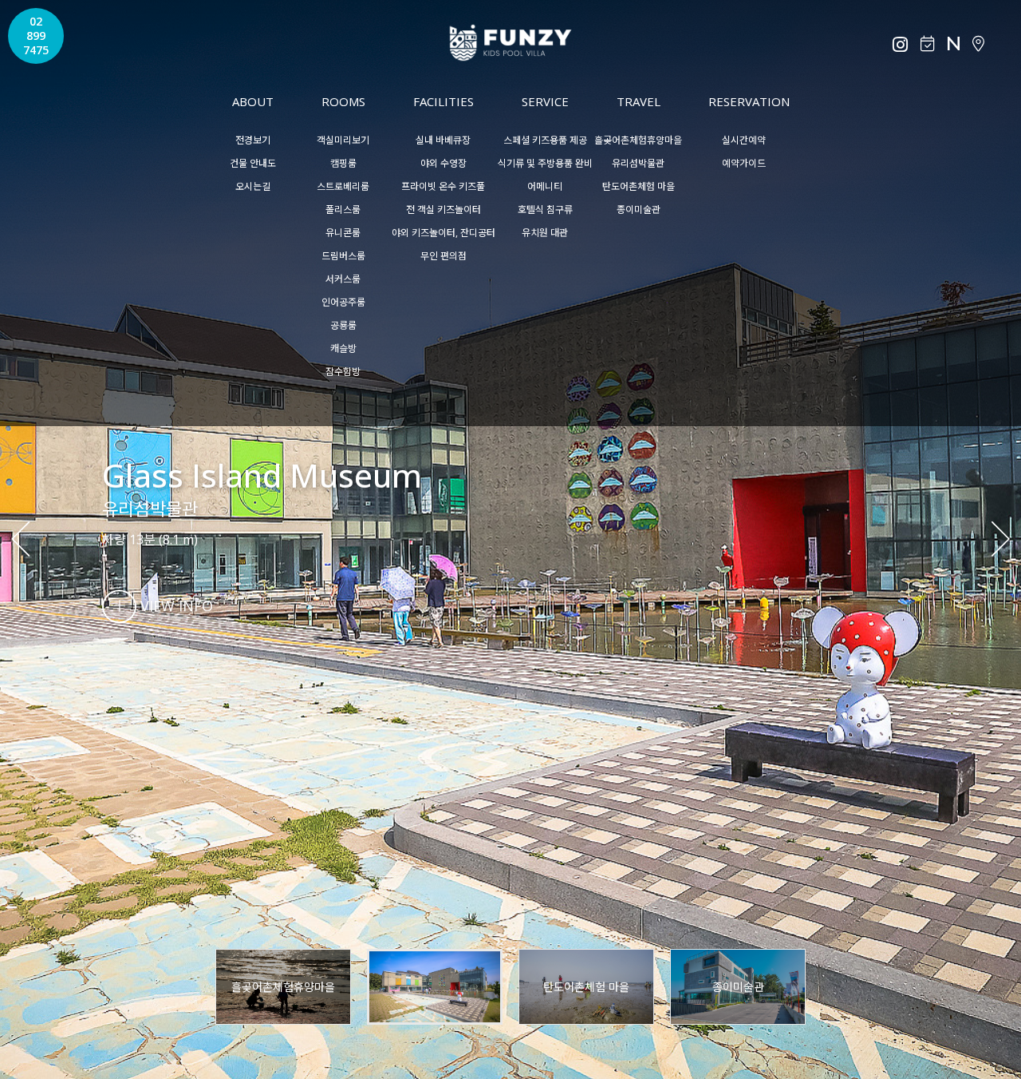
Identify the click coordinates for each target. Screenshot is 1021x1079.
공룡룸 (343, 325)
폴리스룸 (343, 209)
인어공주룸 (343, 302)
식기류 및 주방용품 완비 (545, 163)
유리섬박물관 (638, 163)
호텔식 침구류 (545, 209)
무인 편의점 (443, 256)
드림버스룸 (343, 256)
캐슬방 (343, 348)
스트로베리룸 (343, 186)
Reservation (749, 101)
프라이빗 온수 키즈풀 (443, 186)
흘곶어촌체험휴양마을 (638, 140)
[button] (998, 539)
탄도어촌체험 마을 (638, 186)
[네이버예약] (953, 44)
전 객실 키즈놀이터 (443, 209)
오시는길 (252, 186)
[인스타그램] (900, 44)
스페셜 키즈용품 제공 (545, 140)
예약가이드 (744, 163)
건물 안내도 (253, 163)
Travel (638, 101)
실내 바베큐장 (443, 140)
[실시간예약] (927, 44)
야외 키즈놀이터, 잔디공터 (443, 232)
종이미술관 (638, 209)
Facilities (443, 101)
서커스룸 (343, 279)
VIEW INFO (174, 605)
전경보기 (252, 140)
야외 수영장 (443, 163)
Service (545, 101)
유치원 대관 (545, 232)
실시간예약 (744, 140)
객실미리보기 (343, 140)
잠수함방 (343, 371)
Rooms (343, 101)
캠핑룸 (343, 163)
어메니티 (544, 186)
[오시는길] (978, 44)
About (253, 101)
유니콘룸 (343, 232)
